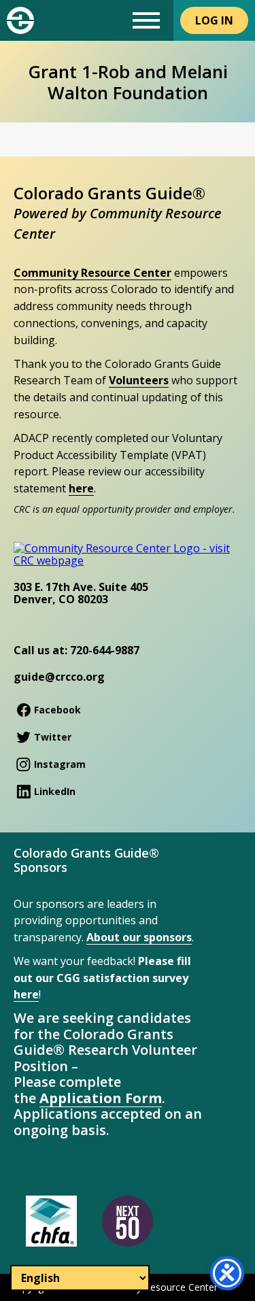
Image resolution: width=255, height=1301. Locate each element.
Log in (214, 20)
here (81, 488)
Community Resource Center (92, 272)
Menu (146, 20)
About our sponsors (139, 937)
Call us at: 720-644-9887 (76, 650)
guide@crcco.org (59, 676)
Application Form (100, 1098)
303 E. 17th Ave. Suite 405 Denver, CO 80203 (81, 593)
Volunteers (139, 380)
